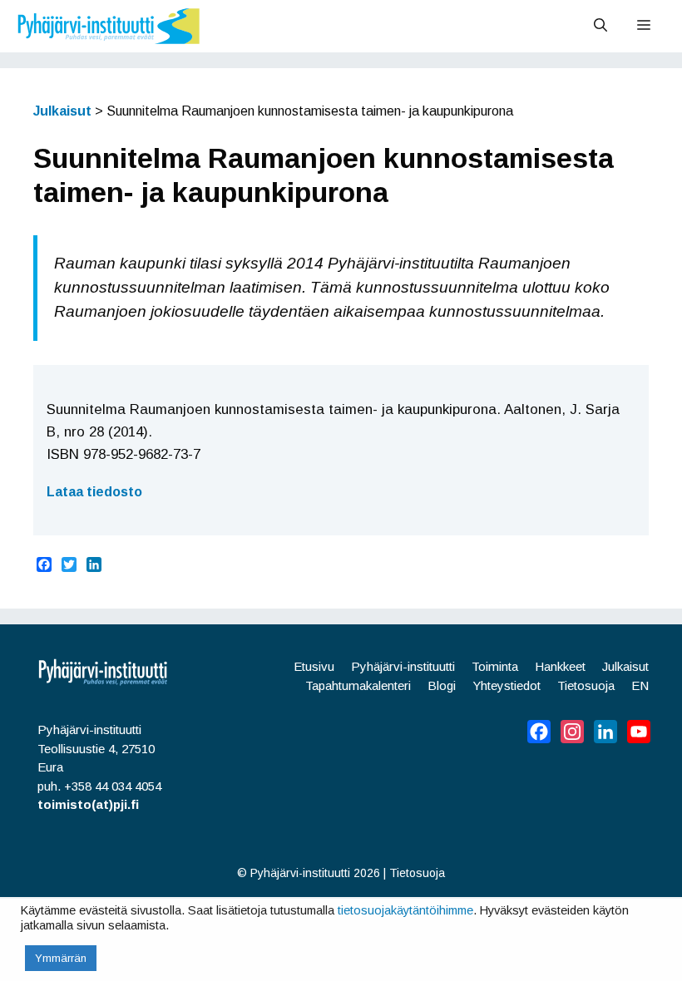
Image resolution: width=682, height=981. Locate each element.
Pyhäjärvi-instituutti (403, 666)
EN (640, 685)
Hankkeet (560, 666)
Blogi (441, 685)
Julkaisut (625, 666)
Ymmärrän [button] (60, 958)
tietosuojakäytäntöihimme (405, 910)
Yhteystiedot (506, 685)
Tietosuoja (586, 685)
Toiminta (495, 666)
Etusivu (314, 666)
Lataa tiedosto (94, 492)
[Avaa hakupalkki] (600, 26)
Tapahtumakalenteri (358, 685)
